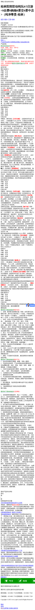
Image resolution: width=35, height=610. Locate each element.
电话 (2, 608)
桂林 (13, 19)
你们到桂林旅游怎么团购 (9, 556)
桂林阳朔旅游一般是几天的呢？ (11, 512)
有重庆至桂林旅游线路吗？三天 (11, 550)
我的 (2, 604)
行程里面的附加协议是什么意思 (11, 503)
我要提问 (3, 577)
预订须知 (21, 42)
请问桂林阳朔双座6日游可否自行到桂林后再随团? (17, 565)
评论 (2, 493)
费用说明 (15, 42)
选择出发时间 (11, 608)
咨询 (2, 606)
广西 (9, 19)
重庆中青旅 (15, 504)
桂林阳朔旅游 (6, 514)
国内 (5, 19)
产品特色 (3, 42)
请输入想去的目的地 (7, 1)
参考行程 (9, 42)
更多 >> (3, 40)
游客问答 (26, 42)
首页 (2, 19)
